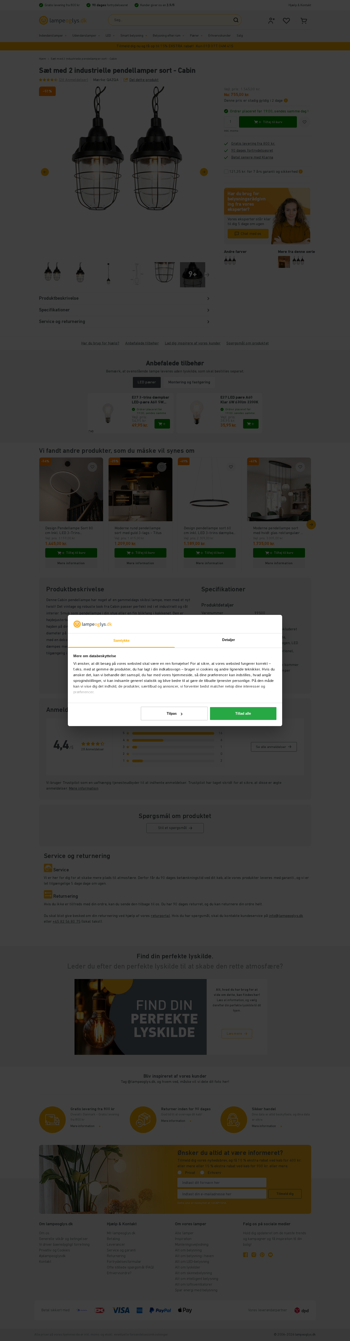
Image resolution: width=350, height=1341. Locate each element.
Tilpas (172, 713)
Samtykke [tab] (121, 640)
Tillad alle (243, 713)
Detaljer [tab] (228, 640)
